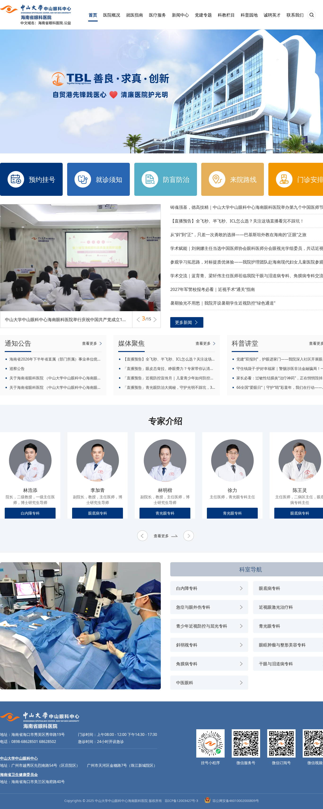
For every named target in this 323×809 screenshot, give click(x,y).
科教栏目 (226, 15)
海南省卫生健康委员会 (19, 774)
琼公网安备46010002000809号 (236, 800)
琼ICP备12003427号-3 (181, 800)
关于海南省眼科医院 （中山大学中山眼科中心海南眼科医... (55, 378)
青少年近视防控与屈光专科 (201, 626)
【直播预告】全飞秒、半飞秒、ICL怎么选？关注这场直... (169, 359)
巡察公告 (17, 368)
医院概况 (111, 15)
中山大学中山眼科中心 (19, 758)
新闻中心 (180, 15)
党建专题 (203, 15)
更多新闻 (183, 322)
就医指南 (134, 15)
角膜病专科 (186, 663)
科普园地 (249, 15)
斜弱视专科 (186, 645)
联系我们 (295, 15)
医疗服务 (157, 15)
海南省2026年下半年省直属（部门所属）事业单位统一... (55, 359)
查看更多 (161, 535)
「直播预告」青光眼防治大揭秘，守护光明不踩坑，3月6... (169, 387)
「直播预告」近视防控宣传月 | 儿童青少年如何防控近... (169, 378)
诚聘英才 (272, 15)
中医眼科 (184, 682)
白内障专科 (186, 588)
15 (148, 319)
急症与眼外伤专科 (193, 607)
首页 (93, 15)
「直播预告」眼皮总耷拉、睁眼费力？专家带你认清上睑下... (169, 368)
